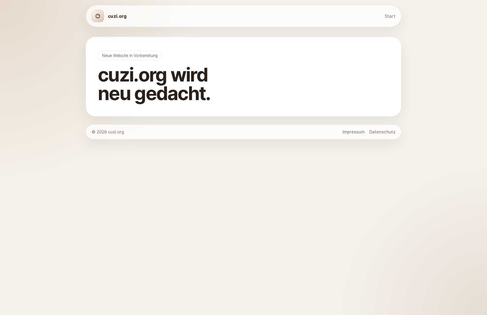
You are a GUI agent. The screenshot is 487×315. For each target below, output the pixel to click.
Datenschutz (382, 132)
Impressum (353, 132)
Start (390, 16)
